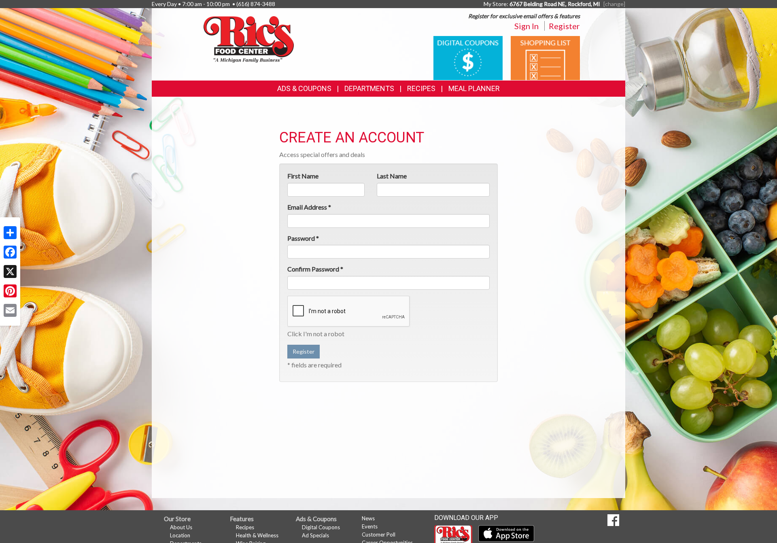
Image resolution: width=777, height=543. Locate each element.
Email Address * (309, 207)
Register (564, 26)
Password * (303, 238)
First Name (302, 176)
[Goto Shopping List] (545, 57)
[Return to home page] (249, 38)
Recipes (421, 88)
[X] (10, 271)
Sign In (526, 26)
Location (180, 535)
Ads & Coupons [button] (304, 88)
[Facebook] (10, 252)
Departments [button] (369, 88)
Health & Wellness (257, 535)
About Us (181, 527)
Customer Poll (378, 534)
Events (370, 526)
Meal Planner (474, 88)
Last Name (392, 176)
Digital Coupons (321, 527)
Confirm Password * (315, 269)
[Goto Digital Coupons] (468, 57)
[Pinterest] (10, 291)
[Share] (10, 233)
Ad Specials (315, 535)
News (368, 518)
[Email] (10, 310)
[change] (614, 3)
